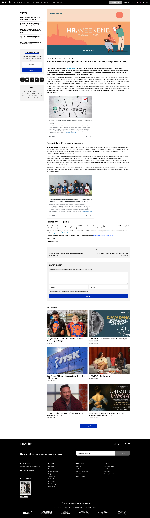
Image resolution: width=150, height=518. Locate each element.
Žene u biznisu (52, 469)
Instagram (54, 233)
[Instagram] (22, 80)
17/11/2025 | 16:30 (51, 380)
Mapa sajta (107, 471)
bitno (31, 91)
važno (25, 97)
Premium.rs (65, 507)
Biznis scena (50, 58)
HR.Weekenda (71, 68)
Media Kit (78, 469)
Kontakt (106, 469)
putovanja (38, 95)
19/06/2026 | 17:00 (51, 343)
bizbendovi (36, 91)
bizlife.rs (82, 507)
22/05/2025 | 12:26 (66, 58)
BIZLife (59, 58)
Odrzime (24, 95)
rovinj (82, 250)
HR (96, 250)
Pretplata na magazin (82, 471)
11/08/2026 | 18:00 (93, 417)
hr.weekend (89, 250)
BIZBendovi (51, 481)
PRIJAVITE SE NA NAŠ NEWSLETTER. (103, 235)
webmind (36, 97)
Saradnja (78, 466)
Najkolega (51, 466)
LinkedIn (61, 233)
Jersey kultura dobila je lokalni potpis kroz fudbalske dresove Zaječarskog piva (65, 340)
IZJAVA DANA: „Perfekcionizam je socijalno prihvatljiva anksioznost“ (108, 340)
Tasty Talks (51, 479)
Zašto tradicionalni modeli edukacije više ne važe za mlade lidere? (30, 37)
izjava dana (38, 93)
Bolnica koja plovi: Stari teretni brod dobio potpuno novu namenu (30, 18)
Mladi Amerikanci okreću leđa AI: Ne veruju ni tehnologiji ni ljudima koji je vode (30, 30)
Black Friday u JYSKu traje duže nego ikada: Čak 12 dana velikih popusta (66, 377)
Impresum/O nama (109, 466)
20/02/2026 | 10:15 (51, 417)
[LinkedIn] (27, 80)
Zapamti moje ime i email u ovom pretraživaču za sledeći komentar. (69, 291)
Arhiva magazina (80, 476)
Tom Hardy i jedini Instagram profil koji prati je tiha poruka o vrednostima (65, 414)
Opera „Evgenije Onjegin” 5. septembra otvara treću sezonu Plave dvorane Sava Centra (107, 414)
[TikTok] (37, 80)
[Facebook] (32, 80)
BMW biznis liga (52, 484)
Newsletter (79, 474)
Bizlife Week (51, 486)
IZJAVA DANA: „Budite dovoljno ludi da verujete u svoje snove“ (30, 43)
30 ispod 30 (26, 91)
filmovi (29, 93)
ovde (108, 231)
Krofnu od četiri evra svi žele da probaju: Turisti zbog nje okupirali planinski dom (31, 24)
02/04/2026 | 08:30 (93, 343)
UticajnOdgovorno (53, 471)
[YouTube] (42, 80)
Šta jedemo (51, 474)
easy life (24, 93)
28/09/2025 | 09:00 (93, 378)
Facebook (67, 233)
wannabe (30, 97)
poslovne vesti (31, 95)
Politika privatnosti (109, 474)
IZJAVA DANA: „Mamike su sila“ (99, 376)
